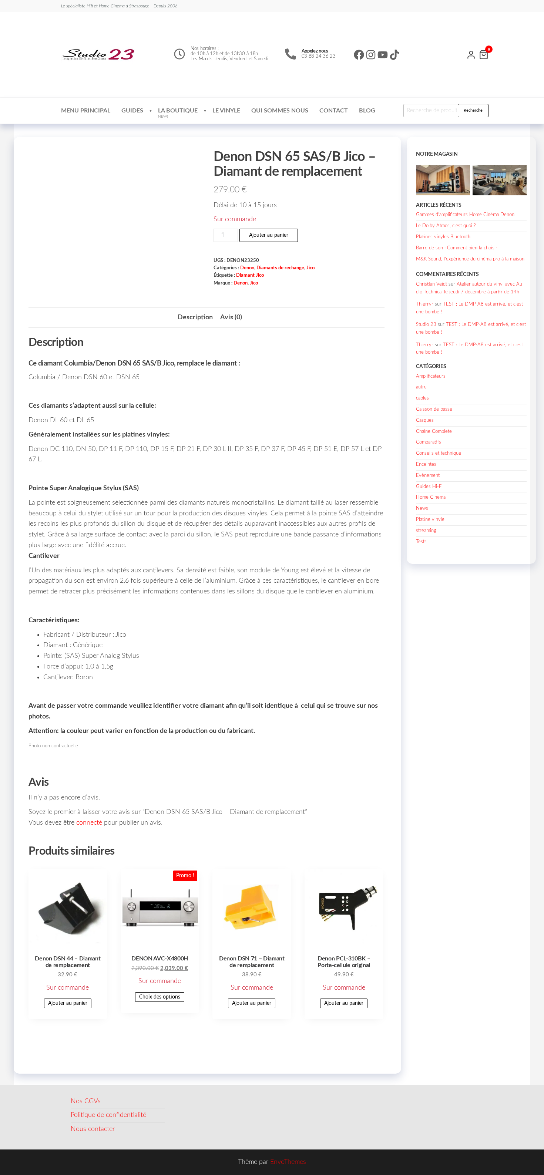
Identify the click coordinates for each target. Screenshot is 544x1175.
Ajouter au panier (268, 235)
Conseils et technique (438, 453)
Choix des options (159, 997)
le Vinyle (226, 111)
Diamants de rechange (280, 268)
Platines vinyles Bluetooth (443, 237)
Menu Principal (85, 111)
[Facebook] (359, 55)
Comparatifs (428, 442)
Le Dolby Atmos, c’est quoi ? (446, 225)
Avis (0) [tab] (231, 317)
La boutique (178, 113)
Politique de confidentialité (108, 1115)
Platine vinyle (430, 519)
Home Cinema (431, 497)
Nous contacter (93, 1129)
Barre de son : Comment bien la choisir (456, 248)
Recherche (473, 110)
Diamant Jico (250, 275)
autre (421, 387)
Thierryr (424, 304)
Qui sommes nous (279, 111)
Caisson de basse (434, 409)
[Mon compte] (471, 54)
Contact (333, 111)
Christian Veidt (431, 284)
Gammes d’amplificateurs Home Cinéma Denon (465, 214)
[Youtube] (382, 55)
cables (422, 398)
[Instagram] (371, 55)
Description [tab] (195, 317)
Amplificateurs (431, 376)
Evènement (428, 475)
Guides (132, 111)
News (422, 508)
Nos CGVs (86, 1101)
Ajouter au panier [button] (67, 1003)
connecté (89, 822)
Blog (367, 111)
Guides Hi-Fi (429, 486)
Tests (421, 541)
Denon (247, 268)
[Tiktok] (394, 55)
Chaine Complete (434, 431)
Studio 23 (426, 324)
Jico (310, 268)
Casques (425, 420)
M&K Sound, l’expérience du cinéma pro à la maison (470, 259)
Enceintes (426, 464)
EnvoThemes (288, 1162)
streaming (426, 530)
